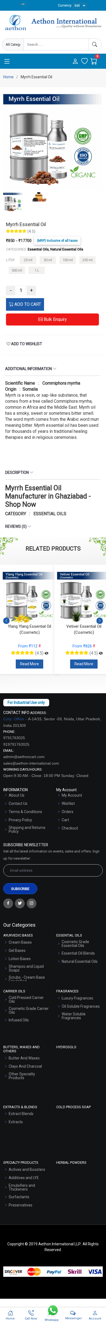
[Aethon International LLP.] (53, 23)
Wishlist (68, 803)
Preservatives (20, 1205)
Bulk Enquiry (55, 319)
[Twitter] (20, 903)
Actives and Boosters (27, 1169)
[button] (99, 621)
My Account (72, 795)
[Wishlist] (84, 62)
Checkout (70, 828)
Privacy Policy (20, 820)
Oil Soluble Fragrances (81, 1006)
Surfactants (19, 1197)
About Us (16, 795)
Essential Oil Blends (78, 953)
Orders (67, 812)
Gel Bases (17, 950)
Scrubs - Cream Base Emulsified (27, 979)
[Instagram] (31, 903)
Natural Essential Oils (80, 961)
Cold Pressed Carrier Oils (26, 999)
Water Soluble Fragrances (74, 1016)
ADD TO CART (27, 304)
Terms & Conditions (25, 812)
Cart (65, 820)
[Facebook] (8, 903)
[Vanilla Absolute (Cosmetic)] (101, 647)
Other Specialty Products (22, 1076)
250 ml (87, 260)
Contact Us (18, 803)
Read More (29, 664)
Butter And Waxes (24, 1058)
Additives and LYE (24, 1178)
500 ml (17, 270)
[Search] (95, 44)
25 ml (28, 260)
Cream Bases (20, 942)
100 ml (68, 260)
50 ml (48, 260)
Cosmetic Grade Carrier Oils (29, 1010)
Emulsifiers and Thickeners (22, 1187)
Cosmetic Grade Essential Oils (75, 943)
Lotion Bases (20, 959)
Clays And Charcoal (25, 1066)
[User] (75, 62)
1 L (37, 270)
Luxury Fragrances (77, 998)
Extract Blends (21, 1114)
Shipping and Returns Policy (27, 829)
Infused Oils (19, 1020)
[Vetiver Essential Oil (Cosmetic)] (46, 653)
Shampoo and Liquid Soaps (26, 968)
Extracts (16, 1122)
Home (8, 77)
